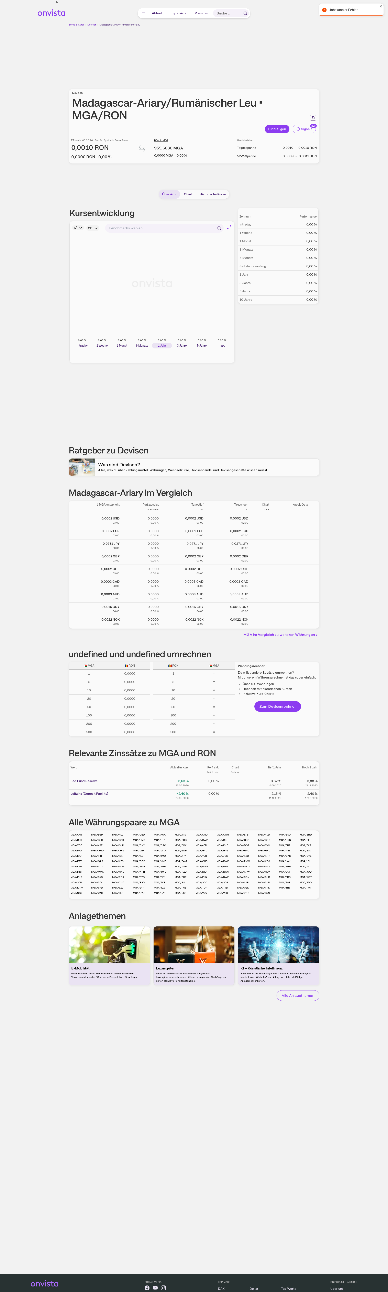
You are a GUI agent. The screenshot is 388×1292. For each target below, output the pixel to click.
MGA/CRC (160, 845)
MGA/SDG (306, 882)
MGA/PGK (118, 877)
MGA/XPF (96, 845)
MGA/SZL (117, 887)
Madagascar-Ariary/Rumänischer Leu (119, 24)
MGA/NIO (201, 871)
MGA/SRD (97, 887)
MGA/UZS (159, 893)
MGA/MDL (306, 866)
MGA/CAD (285, 856)
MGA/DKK (181, 845)
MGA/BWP (202, 840)
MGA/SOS (222, 882)
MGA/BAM (181, 861)
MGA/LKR (243, 882)
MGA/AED (201, 845)
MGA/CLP (118, 845)
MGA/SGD (201, 882)
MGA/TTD (222, 887)
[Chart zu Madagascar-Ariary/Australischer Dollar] (265, 595)
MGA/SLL (180, 882)
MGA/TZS (159, 887)
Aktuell (157, 13)
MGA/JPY (180, 856)
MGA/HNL (243, 850)
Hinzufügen (277, 129)
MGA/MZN (264, 866)
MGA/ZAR (284, 882)
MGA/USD (180, 893)
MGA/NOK (264, 871)
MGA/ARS (180, 834)
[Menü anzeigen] (143, 13)
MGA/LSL (305, 861)
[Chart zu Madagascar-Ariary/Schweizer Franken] (265, 570)
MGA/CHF (118, 882)
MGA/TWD (160, 871)
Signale (306, 129)
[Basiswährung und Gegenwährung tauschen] (142, 149)
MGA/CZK (243, 887)
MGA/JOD (222, 856)
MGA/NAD (118, 871)
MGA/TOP (201, 887)
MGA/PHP (181, 877)
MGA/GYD (201, 850)
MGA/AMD (202, 834)
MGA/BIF (305, 840)
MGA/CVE (305, 856)
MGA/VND (243, 893)
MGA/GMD (97, 850)
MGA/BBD (97, 840)
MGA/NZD (181, 871)
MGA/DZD (139, 834)
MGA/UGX (76, 893)
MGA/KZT (76, 861)
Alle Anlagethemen (298, 995)
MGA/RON (243, 877)
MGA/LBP (76, 866)
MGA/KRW (76, 887)
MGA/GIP (138, 850)
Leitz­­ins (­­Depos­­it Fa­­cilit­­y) (89, 793)
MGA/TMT (305, 887)
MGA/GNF (181, 850)
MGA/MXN (285, 866)
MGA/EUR (284, 845)
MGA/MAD (202, 866)
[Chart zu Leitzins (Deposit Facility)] (235, 795)
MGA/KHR (264, 856)
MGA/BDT (76, 840)
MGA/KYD (243, 856)
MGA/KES (117, 861)
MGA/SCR (160, 882)
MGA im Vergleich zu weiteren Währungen (279, 634)
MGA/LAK (284, 861)
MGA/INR (284, 850)
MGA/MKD (243, 866)
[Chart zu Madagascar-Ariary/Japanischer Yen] (265, 545)
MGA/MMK (97, 871)
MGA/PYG (139, 877)
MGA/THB (180, 887)
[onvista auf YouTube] (155, 1288)
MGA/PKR (76, 877)
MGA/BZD (118, 840)
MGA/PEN (160, 877)
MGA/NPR (139, 871)
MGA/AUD (264, 834)
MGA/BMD (139, 840)
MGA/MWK (139, 866)
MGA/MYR (160, 866)
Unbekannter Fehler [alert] (344, 10)
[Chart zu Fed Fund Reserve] (235, 782)
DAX (221, 1288)
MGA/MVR (181, 866)
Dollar (254, 1288)
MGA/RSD (139, 882)
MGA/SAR (76, 882)
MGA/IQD (75, 856)
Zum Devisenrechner (277, 706)
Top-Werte (288, 1288)
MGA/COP (139, 861)
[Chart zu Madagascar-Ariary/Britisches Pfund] (265, 557)
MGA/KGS (264, 861)
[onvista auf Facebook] (147, 1288)
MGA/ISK (117, 856)
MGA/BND (264, 840)
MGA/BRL (222, 840)
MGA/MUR (223, 866)
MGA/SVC (264, 845)
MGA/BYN (264, 893)
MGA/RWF (223, 877)
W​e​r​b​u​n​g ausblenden (229, 55)
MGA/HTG (222, 850)
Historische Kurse (213, 194)
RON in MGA (161, 140)
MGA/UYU (138, 893)
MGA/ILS (138, 856)
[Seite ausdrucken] (313, 117)
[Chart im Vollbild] (229, 227)
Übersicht (169, 194)
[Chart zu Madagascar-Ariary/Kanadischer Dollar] (265, 583)
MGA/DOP (243, 845)
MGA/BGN (285, 840)
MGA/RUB (264, 877)
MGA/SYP (138, 887)
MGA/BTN (160, 840)
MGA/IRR (96, 856)
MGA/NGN (223, 871)
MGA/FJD (76, 850)
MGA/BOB (181, 840)
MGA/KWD (223, 861)
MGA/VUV (201, 893)
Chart (188, 194)
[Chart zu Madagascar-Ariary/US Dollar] (265, 520)
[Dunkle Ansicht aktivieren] (57, 2)
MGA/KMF (160, 861)
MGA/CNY (139, 845)
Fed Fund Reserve (84, 781)
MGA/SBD (285, 877)
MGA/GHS (118, 850)
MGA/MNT (76, 871)
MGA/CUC (202, 861)
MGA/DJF (222, 845)
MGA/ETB (242, 834)
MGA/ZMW (243, 861)
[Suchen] (245, 13)
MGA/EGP (97, 834)
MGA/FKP (305, 845)
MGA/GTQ (160, 850)
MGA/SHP (264, 882)
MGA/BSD (285, 834)
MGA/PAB (97, 877)
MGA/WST (306, 877)
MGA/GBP (243, 840)
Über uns (337, 1288)
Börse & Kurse (77, 24)
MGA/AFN (76, 834)
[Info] (78, 227)
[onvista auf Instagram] (163, 1288)
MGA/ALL (117, 834)
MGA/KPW (243, 871)
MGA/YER (201, 856)
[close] (381, 6)
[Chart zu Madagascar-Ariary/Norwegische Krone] (265, 621)
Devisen (92, 24)
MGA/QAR (97, 861)
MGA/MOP (118, 866)
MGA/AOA (160, 834)
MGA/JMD (160, 856)
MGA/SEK (96, 882)
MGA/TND (264, 887)
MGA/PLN (201, 877)
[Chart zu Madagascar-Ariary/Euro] (265, 532)
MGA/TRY (284, 887)
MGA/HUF (118, 893)
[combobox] (164, 228)
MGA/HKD (264, 850)
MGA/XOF (76, 845)
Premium (201, 13)
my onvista (179, 13)
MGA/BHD (306, 834)
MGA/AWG (223, 834)
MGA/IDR (305, 850)
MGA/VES (222, 893)
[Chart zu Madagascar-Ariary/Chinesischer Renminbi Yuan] (265, 608)
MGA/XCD (306, 871)
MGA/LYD (96, 866)
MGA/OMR (285, 871)
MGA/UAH (97, 893)
